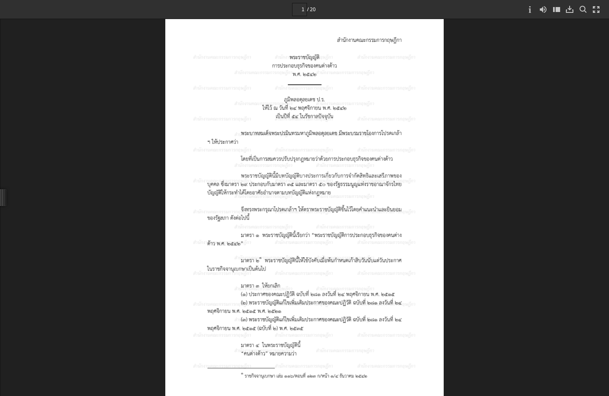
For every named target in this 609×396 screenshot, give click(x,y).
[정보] (529, 9)
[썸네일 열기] (556, 9)
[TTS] (543, 9)
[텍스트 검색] (583, 9)
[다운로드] (569, 9)
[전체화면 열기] (596, 9)
